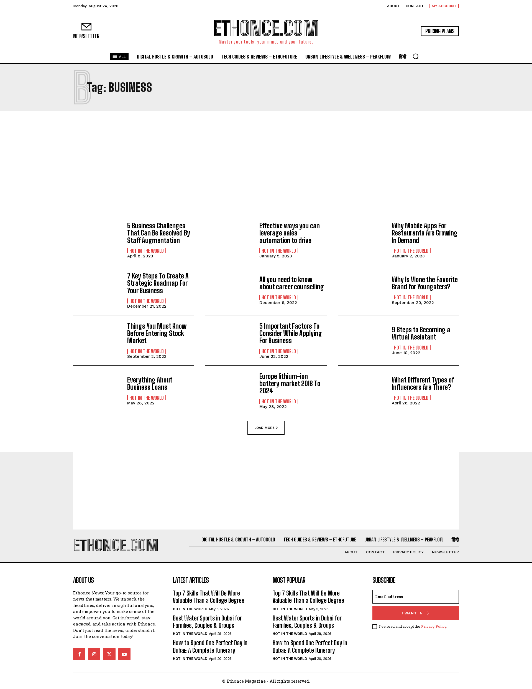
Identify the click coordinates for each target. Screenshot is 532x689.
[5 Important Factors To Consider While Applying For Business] (229, 340)
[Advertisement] (266, 166)
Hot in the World (146, 250)
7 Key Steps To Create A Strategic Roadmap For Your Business (158, 283)
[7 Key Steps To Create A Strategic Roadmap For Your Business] (97, 290)
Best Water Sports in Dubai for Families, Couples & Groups (207, 621)
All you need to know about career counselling (291, 283)
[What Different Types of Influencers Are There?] (362, 390)
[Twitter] (109, 654)
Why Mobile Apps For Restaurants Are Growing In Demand (424, 233)
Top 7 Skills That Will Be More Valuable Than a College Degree (208, 596)
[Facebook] (79, 654)
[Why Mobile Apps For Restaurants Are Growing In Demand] (362, 240)
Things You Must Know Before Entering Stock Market (156, 333)
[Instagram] (94, 654)
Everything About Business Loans (149, 383)
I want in (412, 613)
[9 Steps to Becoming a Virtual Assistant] (362, 340)
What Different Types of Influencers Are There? (423, 383)
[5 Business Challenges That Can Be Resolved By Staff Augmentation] (97, 240)
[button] (415, 56)
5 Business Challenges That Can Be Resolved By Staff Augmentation (158, 233)
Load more (264, 427)
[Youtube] (124, 654)
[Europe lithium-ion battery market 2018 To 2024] (229, 390)
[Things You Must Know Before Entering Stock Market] (97, 340)
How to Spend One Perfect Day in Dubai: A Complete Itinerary (210, 646)
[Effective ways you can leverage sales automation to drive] (229, 240)
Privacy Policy (433, 626)
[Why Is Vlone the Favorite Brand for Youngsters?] (362, 290)
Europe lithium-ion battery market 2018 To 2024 (289, 383)
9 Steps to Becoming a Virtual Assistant (421, 333)
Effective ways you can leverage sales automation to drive (289, 233)
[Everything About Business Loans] (97, 390)
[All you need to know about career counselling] (229, 290)
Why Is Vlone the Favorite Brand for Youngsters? (425, 283)
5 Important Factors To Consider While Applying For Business (290, 333)
